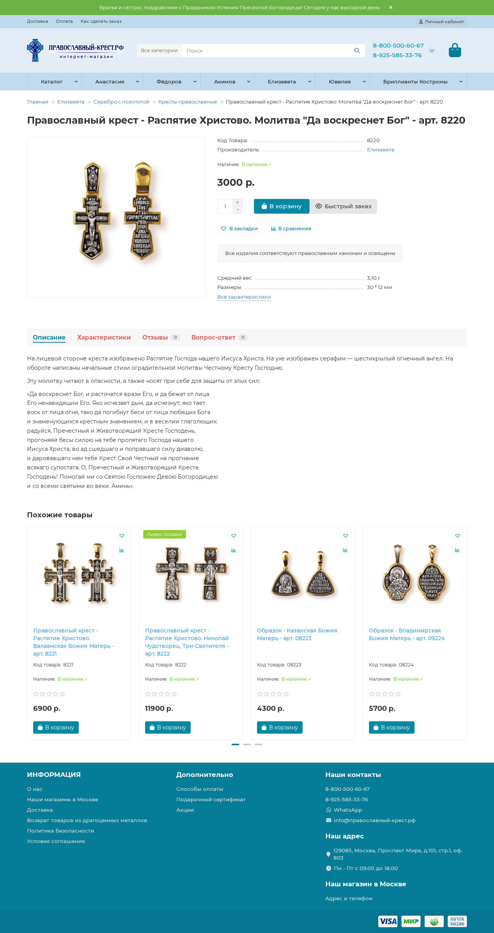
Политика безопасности (60, 831)
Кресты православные (187, 102)
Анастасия (109, 81)
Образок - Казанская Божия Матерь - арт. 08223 (297, 634)
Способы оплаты (199, 789)
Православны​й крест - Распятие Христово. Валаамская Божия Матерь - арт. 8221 (73, 642)
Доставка (37, 21)
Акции (185, 810)
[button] (27, 631)
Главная (37, 102)
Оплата (64, 21)
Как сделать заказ (101, 21)
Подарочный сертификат (211, 799)
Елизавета (282, 81)
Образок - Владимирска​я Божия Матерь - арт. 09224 (407, 634)
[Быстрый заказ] (92, 727)
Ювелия (340, 81)
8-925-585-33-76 (397, 55)
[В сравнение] (121, 550)
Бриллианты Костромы (415, 81)
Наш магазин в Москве (365, 884)
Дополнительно (204, 774)
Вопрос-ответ (217, 337)
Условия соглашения (56, 841)
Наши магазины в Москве (62, 799)
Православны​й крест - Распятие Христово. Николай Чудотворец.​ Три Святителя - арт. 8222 (187, 642)
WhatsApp (348, 810)
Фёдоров (169, 81)
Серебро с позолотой (121, 102)
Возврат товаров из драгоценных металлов (87, 820)
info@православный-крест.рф (375, 820)
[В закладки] (121, 535)
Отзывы (159, 337)
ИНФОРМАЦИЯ (54, 774)
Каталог (52, 81)
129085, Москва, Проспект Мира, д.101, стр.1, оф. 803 (397, 854)
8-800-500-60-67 (398, 45)
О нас (34, 789)
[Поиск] (357, 50)
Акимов (224, 81)
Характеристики (104, 337)
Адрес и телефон (348, 898)
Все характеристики (244, 297)
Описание (49, 337)
